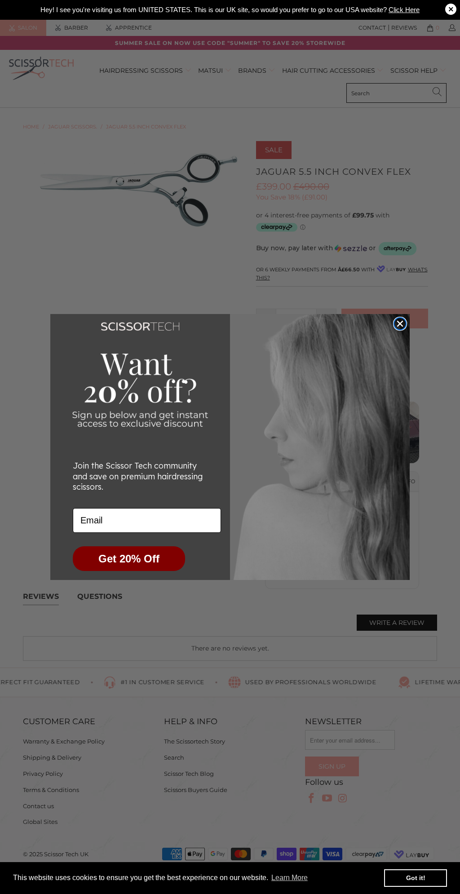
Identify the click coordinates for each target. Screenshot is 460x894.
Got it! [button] (415, 877)
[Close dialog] (400, 324)
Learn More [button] (289, 877)
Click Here (404, 9)
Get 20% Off (128, 559)
